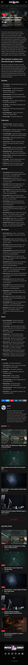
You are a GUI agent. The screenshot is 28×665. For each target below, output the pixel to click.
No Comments (18, 24)
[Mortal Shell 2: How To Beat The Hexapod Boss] (14, 458)
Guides (3, 14)
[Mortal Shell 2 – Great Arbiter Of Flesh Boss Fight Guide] (14, 480)
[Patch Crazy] (14, 2)
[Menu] (2, 2)
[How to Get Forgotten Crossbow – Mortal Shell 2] (14, 624)
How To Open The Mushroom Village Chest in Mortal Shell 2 (14, 546)
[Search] (26, 2)
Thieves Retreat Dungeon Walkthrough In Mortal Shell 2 (13, 612)
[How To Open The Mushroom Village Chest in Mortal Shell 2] (14, 436)
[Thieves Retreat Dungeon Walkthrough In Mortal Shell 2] (14, 502)
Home (14, 657)
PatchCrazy (15, 661)
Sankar (4, 24)
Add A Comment (14, 519)
